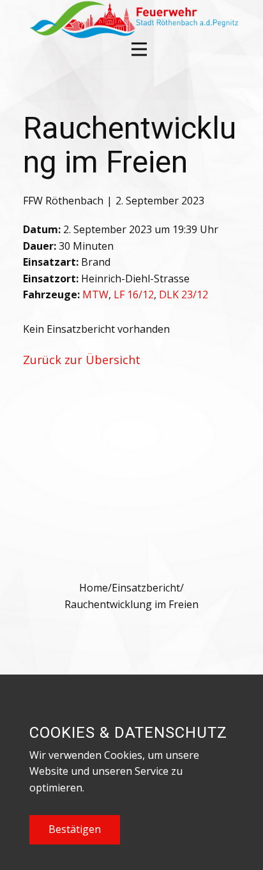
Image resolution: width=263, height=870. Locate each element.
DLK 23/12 (183, 294)
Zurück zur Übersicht (81, 359)
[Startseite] (132, 19)
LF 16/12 (134, 294)
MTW (95, 294)
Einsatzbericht (146, 588)
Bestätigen (75, 829)
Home (93, 588)
